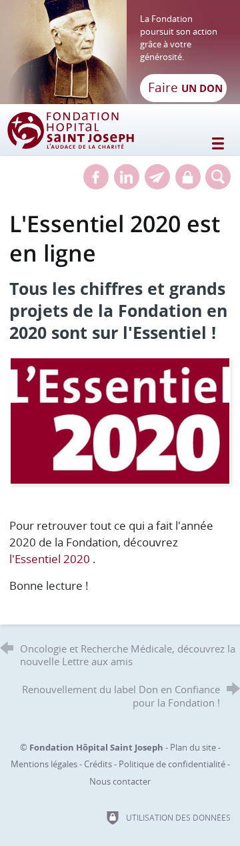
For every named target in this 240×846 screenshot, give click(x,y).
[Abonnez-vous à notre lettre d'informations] (157, 176)
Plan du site (193, 747)
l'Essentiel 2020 (49, 558)
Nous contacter (120, 781)
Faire (185, 87)
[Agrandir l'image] (119, 419)
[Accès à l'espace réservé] (188, 176)
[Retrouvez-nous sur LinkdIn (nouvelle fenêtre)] (126, 176)
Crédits (98, 764)
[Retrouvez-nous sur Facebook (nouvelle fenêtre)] (96, 176)
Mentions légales (44, 764)
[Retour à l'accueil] (120, 52)
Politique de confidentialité (172, 764)
